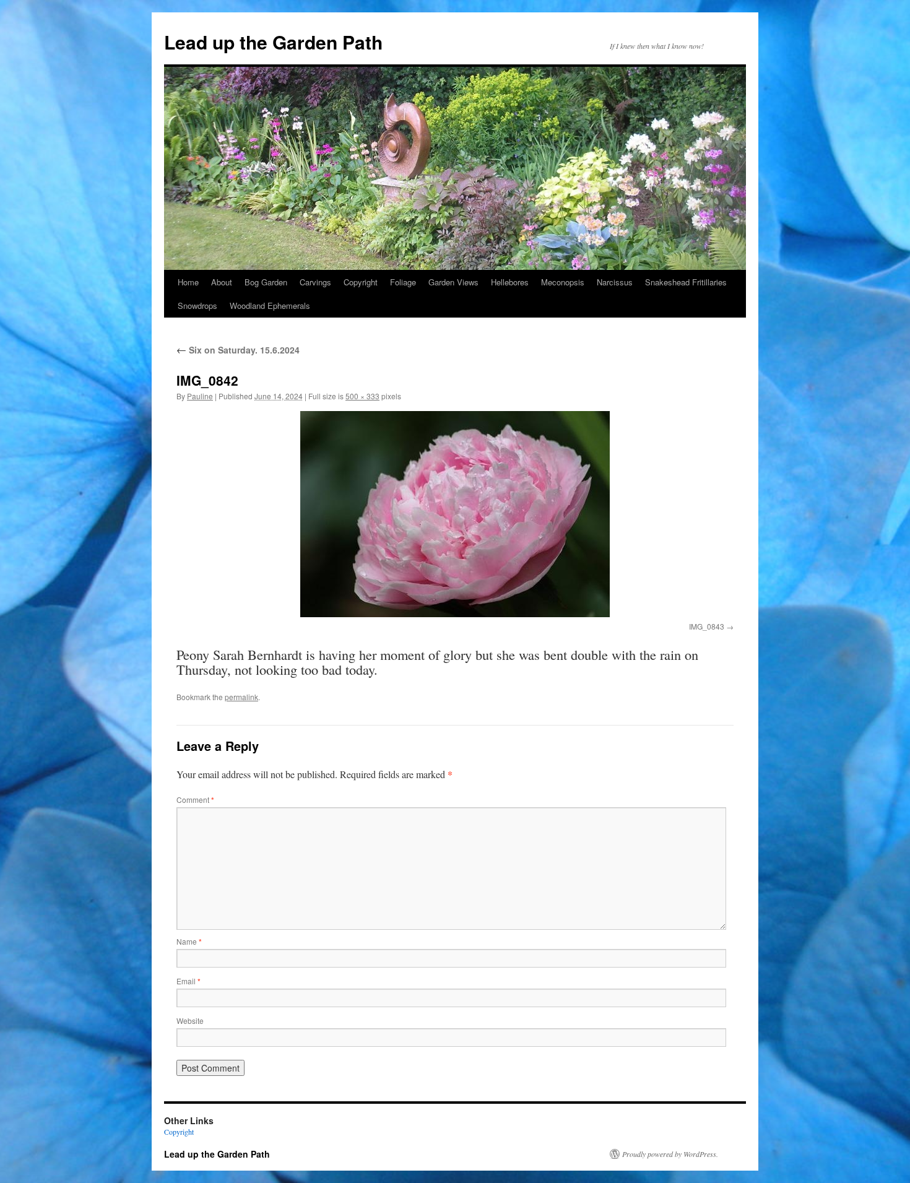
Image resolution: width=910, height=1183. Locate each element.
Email (188, 981)
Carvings (315, 282)
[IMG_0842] (455, 514)
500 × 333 (362, 396)
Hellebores (510, 282)
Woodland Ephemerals (270, 305)
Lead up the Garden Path (273, 41)
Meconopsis (562, 282)
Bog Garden (266, 282)
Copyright (361, 282)
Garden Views (453, 282)
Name (189, 941)
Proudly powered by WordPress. (670, 1154)
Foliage (403, 282)
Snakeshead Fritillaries (686, 282)
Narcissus (615, 282)
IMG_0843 (706, 626)
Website (190, 1020)
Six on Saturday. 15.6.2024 (238, 350)
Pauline (200, 396)
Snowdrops (197, 305)
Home (188, 282)
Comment (195, 799)
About (221, 282)
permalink (241, 696)
